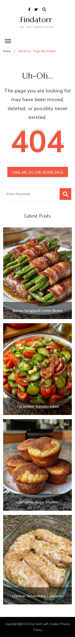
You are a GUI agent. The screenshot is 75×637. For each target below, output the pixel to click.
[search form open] (44, 10)
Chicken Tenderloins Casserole (37, 596)
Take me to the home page (38, 172)
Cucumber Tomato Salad (38, 406)
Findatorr (36, 19)
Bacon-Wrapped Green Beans (37, 310)
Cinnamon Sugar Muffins (37, 502)
